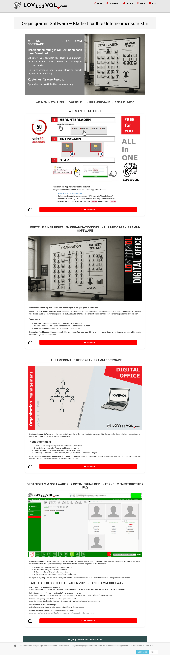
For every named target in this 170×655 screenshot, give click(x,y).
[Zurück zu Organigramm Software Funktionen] (30, 466)
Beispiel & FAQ (124, 102)
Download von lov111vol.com (70, 193)
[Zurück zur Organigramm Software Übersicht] (30, 209)
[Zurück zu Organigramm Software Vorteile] (30, 342)
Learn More (142, 652)
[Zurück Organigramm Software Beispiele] (30, 620)
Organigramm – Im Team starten (85, 639)
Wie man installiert (50, 102)
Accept (153, 652)
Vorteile (75, 102)
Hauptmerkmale (98, 102)
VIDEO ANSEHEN (88, 210)
